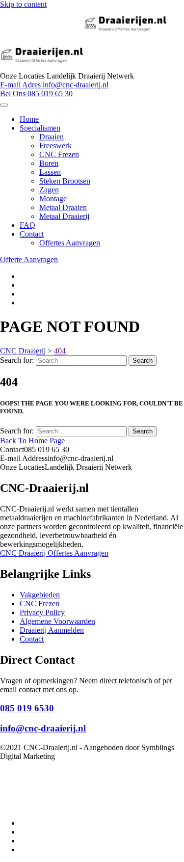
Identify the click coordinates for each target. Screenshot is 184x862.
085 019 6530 (27, 708)
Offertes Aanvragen (69, 243)
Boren (48, 163)
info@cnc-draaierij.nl (43, 728)
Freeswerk (55, 145)
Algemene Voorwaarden (57, 621)
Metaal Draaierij (64, 216)
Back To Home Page (32, 440)
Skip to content (23, 4)
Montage (53, 198)
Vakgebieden (40, 595)
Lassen (50, 172)
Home (29, 119)
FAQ (27, 225)
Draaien (51, 137)
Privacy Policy (42, 612)
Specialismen (40, 128)
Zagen (49, 190)
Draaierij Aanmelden (52, 630)
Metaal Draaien (63, 207)
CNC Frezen (59, 154)
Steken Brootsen (64, 181)
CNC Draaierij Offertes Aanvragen (54, 553)
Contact (32, 234)
